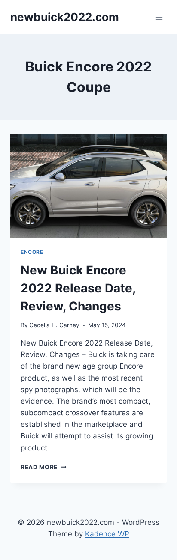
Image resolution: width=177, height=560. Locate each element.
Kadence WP (107, 534)
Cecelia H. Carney (54, 325)
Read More (44, 467)
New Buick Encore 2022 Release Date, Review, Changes (78, 288)
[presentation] (88, 186)
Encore (32, 252)
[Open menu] (159, 17)
